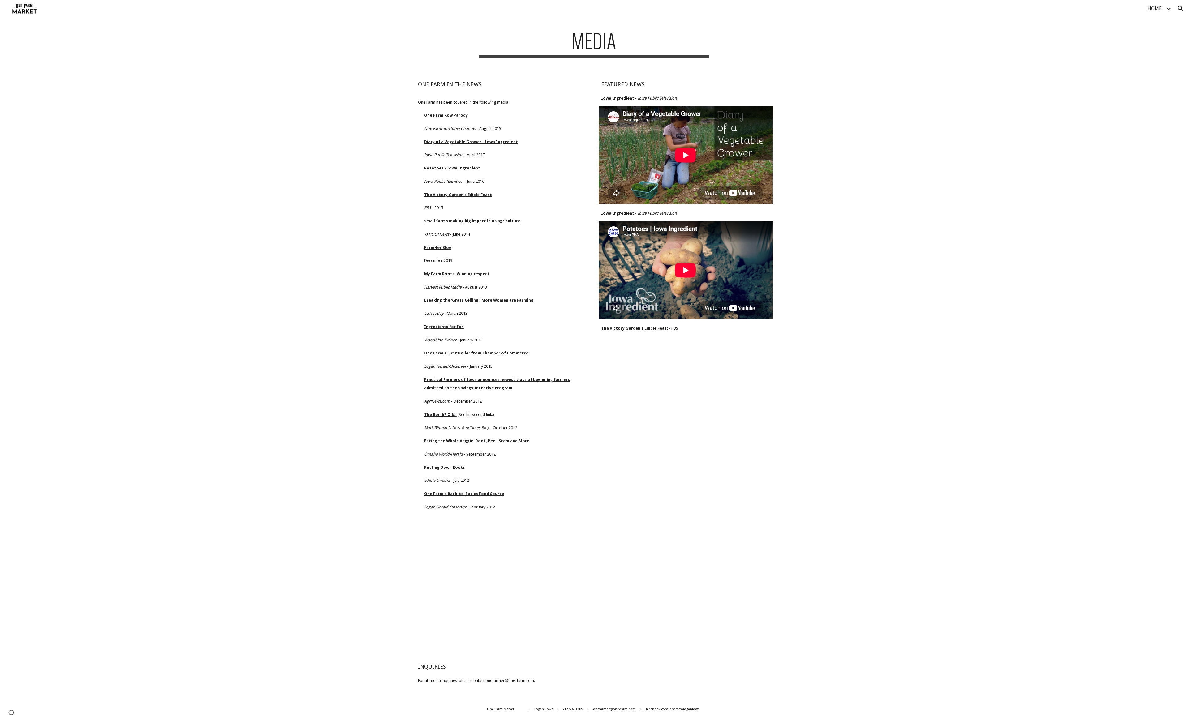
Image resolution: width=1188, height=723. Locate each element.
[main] (594, 43)
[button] (1180, 8)
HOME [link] (1154, 8)
